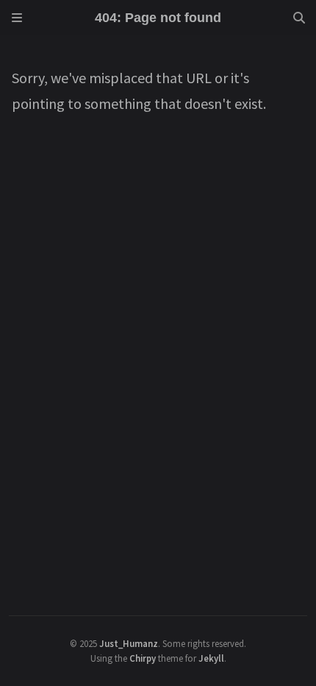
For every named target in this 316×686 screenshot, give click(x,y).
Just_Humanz (128, 643)
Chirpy (142, 658)
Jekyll (211, 658)
